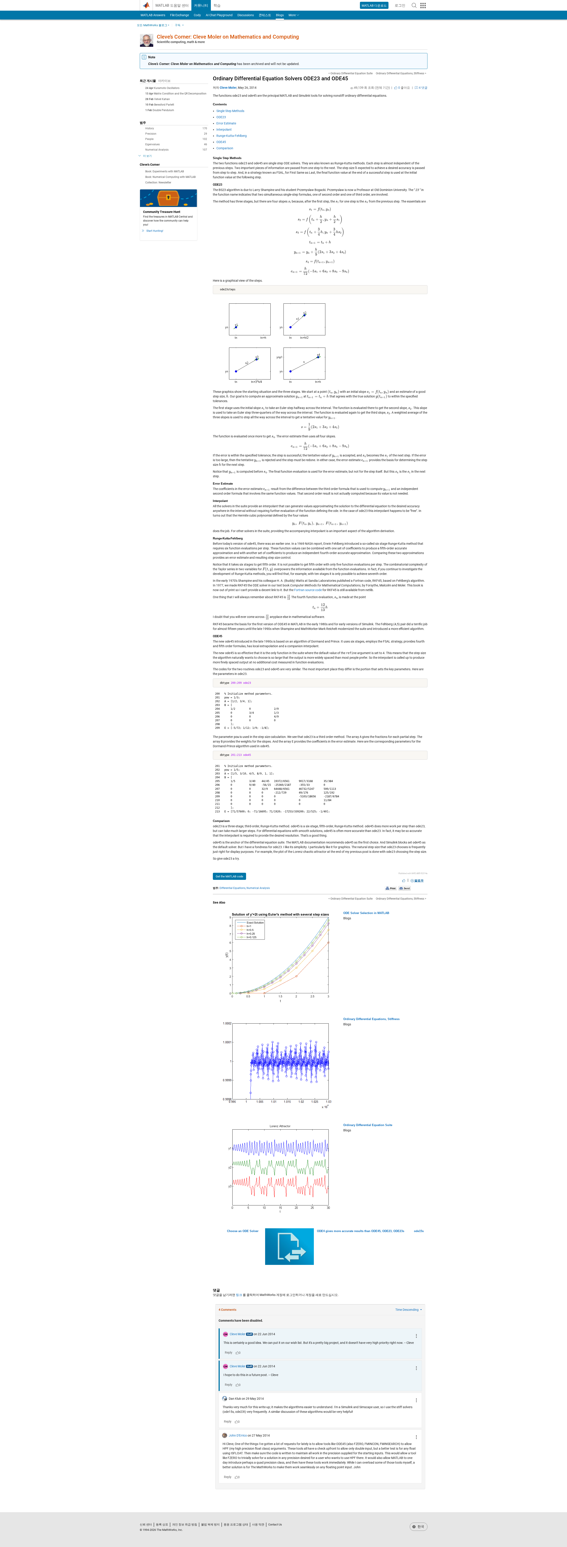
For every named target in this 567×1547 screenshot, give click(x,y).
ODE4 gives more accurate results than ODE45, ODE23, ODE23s (360, 1231)
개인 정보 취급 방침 (184, 1524)
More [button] (292, 15)
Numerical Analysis (176, 149)
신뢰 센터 (146, 1524)
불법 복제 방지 (210, 1524)
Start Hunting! (154, 230)
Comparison (224, 148)
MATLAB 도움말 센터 (172, 5)
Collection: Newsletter (158, 182)
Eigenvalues (176, 144)
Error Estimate (226, 123)
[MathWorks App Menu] (423, 5)
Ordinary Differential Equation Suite (367, 1125)
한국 (420, 1527)
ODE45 (221, 142)
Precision (176, 133)
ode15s (419, 1231)
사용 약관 (258, 1524)
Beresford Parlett (164, 104)
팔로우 (419, 880)
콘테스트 (265, 15)
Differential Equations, (232, 888)
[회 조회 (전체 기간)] (351, 88)
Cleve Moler (228, 87)
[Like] (404, 880)
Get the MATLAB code (229, 876)
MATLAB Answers (152, 15)
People (176, 139)
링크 (239, 1295)
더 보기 (147, 155)
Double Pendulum (163, 110)
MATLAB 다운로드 (374, 5)
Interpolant (224, 129)
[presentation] (356, 168)
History (176, 128)
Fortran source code (308, 590)
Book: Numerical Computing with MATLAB (170, 177)
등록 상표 (162, 1524)
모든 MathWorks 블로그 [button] (152, 25)
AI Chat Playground (219, 15)
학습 (217, 5)
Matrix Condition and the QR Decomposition (180, 93)
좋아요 (404, 87)
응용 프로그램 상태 (236, 1524)
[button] (414, 5)
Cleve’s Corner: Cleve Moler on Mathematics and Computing (228, 37)
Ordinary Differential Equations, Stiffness (371, 1019)
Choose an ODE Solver (242, 1231)
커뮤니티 (201, 5)
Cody (197, 15)
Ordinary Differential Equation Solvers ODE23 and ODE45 (280, 78)
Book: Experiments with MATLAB (164, 171)
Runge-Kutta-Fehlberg (231, 136)
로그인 (401, 6)
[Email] (404, 888)
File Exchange (179, 15)
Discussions (245, 15)
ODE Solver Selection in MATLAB (366, 913)
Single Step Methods (230, 111)
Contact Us (275, 1524)
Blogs (280, 15)
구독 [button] (178, 25)
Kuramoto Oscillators (166, 88)
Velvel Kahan (162, 99)
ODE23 (221, 117)
